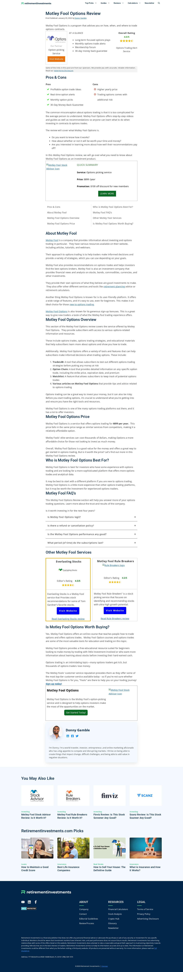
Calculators (133, 3)
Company (83, 909)
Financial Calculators (118, 909)
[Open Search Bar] (159, 3)
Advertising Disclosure (63, 70)
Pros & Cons (53, 206)
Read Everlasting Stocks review (68, 618)
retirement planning (114, 286)
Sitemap (104, 966)
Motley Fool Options (56, 311)
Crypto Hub (113, 918)
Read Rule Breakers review (115, 618)
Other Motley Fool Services (107, 217)
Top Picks (89, 3)
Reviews (117, 3)
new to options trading (82, 304)
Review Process (86, 923)
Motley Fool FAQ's (102, 212)
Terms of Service (145, 909)
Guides (104, 3)
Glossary (112, 923)
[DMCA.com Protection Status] (28, 909)
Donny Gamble (78, 730)
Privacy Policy (143, 914)
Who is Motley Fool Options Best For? (113, 206)
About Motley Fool (57, 212)
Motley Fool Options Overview (63, 217)
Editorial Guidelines (88, 918)
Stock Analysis (115, 914)
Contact (83, 914)
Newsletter (149, 3)
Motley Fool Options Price (61, 223)
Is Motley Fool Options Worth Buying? (113, 223)
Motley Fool (52, 240)
